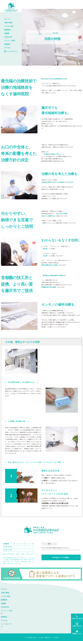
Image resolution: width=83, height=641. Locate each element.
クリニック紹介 (10, 40)
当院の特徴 (8, 22)
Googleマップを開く (61, 557)
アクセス (7, 48)
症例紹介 (7, 44)
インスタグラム (12, 51)
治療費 (6, 33)
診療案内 (7, 30)
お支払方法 (8, 37)
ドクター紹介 (9, 26)
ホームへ (7, 19)
